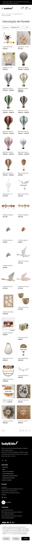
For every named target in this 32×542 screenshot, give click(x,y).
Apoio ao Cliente (7, 480)
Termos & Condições (8, 471)
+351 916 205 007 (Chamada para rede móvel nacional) (16, 2)
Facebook (3, 460)
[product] (8, 38)
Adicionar (12, 33)
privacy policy (10, 533)
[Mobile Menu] (3, 8)
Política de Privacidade (9, 478)
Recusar (6, 538)
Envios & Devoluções (8, 473)
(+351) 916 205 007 (8, 510)
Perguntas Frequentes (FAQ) (10, 475)
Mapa (5, 497)
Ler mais (27, 181)
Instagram (6, 460)
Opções (16, 538)
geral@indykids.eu (9, 518)
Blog (4, 469)
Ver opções (27, 33)
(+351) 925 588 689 (9, 514)
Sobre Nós (5, 467)
